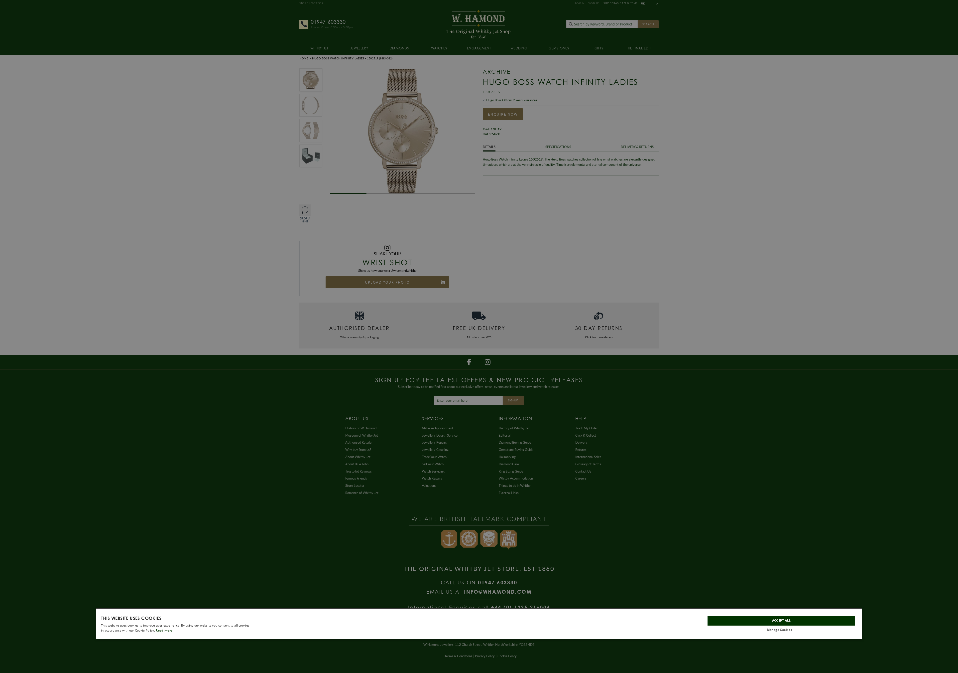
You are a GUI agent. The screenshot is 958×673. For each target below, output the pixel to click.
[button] (781, 630)
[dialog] (479, 623)
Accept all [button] (781, 621)
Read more (164, 630)
